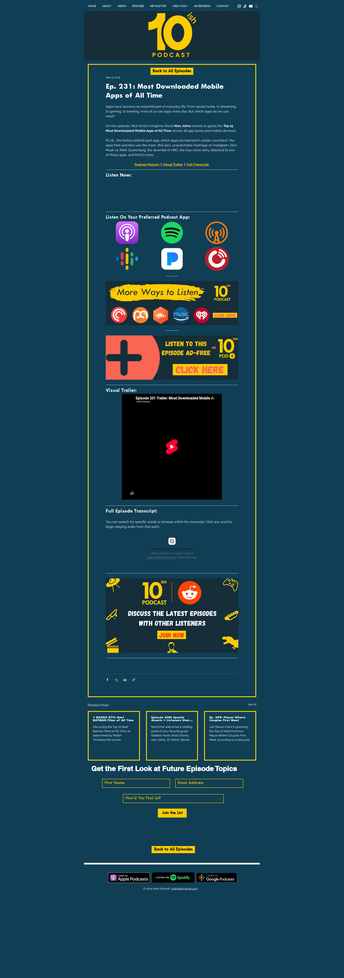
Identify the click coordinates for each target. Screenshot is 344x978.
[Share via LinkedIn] (125, 679)
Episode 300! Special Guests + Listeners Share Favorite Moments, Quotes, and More (171, 719)
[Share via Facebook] (107, 679)
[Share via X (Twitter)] (116, 679)
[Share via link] (133, 679)
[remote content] (172, 192)
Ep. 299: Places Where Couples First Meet (227, 719)
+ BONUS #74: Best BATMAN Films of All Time (113, 719)
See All (252, 704)
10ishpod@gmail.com (184, 888)
